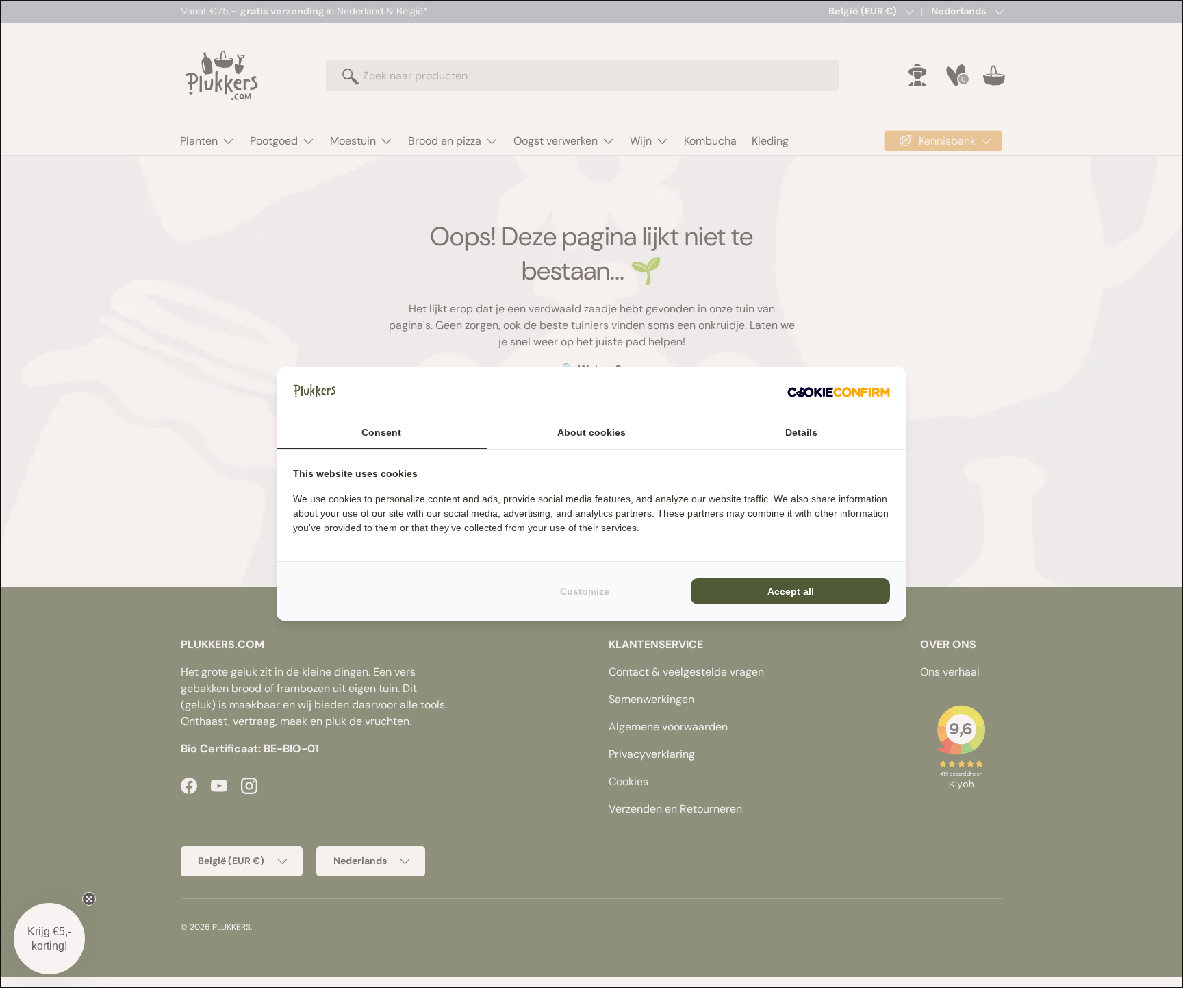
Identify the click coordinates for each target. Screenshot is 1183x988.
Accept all (790, 591)
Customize (584, 591)
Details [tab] (801, 432)
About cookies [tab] (591, 432)
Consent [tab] (381, 432)
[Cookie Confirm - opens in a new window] (838, 392)
